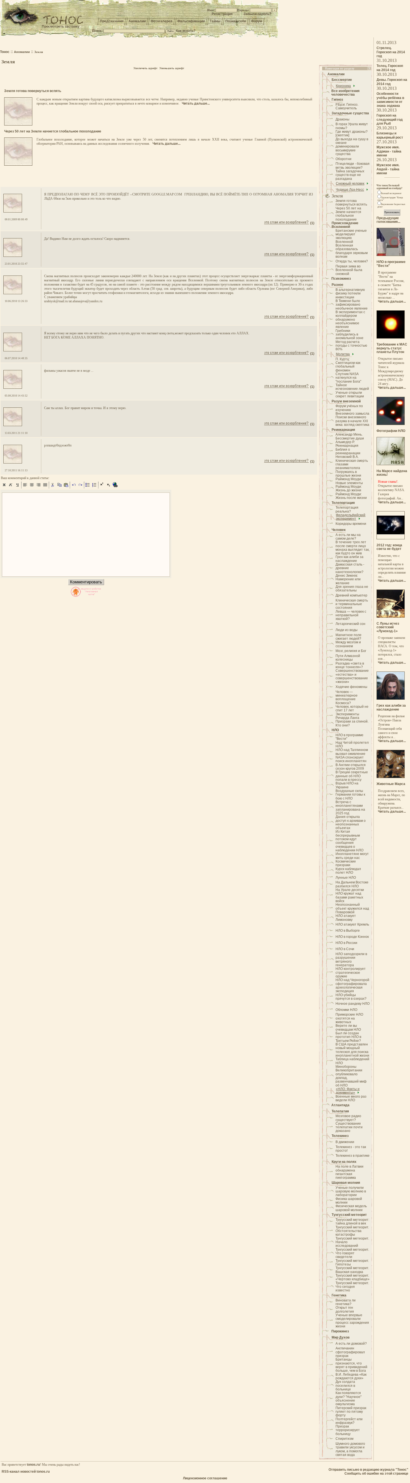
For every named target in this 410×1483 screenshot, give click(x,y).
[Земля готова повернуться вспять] (18, 124)
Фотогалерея (161, 21)
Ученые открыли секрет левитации (350, 394)
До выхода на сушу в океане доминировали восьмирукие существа (352, 146)
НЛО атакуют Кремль (352, 924)
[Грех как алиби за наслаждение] (391, 699)
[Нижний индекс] (109, 487)
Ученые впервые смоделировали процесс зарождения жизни (352, 1320)
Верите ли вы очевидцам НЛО (348, 1027)
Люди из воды (347, 630)
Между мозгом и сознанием (348, 644)
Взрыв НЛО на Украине (347, 785)
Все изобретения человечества (345, 92)
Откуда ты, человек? (352, 261)
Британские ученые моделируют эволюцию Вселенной (351, 236)
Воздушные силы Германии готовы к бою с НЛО (350, 794)
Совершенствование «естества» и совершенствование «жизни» (352, 676)
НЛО (335, 730)
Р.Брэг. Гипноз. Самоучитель (347, 106)
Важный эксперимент (391, 193)
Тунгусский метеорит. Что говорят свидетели (352, 1253)
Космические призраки (346, 863)
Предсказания (112, 21)
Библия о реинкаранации (348, 451)
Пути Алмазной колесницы (348, 657)
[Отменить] (74, 487)
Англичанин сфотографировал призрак (350, 1352)
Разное (337, 285)
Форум (256, 21)
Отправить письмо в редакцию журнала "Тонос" (368, 1470)
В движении (345, 1142)
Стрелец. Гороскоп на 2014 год (391, 52)
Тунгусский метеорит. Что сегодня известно (352, 1287)
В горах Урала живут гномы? (352, 126)
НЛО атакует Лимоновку (346, 917)
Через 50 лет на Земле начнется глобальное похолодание (348, 213)
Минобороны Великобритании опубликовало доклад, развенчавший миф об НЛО (351, 1076)
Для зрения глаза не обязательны (352, 588)
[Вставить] (66, 487)
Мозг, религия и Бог (351, 651)
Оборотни (343, 159)
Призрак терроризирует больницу (348, 1430)
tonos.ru (33, 1465)
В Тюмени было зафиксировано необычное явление (352, 304)
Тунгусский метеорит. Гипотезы (352, 1262)
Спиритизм (344, 1439)
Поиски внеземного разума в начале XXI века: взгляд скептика (352, 421)
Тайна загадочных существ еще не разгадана (350, 175)
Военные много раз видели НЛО (351, 1098)
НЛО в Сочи (345, 949)
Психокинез (341, 279)
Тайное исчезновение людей (352, 387)
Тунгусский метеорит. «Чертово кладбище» (353, 1277)
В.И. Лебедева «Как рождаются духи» (351, 1376)
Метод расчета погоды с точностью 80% (351, 345)
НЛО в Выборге (348, 931)
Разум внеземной (346, 401)
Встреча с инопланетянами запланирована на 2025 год (350, 807)
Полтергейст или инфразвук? (349, 1421)
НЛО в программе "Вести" (349, 737)
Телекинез (340, 1136)
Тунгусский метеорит (349, 1215)
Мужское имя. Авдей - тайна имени (388, 169)
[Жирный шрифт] (4, 487)
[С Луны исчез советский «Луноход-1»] (391, 617)
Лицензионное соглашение (205, 1478)
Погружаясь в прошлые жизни (348, 473)
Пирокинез (340, 1331)
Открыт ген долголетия (345, 1309)
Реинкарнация (343, 430)
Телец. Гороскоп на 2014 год (390, 68)
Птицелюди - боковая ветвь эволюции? (353, 165)
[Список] (88, 487)
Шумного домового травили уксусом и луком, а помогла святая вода (350, 1449)
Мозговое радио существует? (348, 1118)
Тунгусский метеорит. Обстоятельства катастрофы (352, 1231)
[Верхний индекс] (102, 487)
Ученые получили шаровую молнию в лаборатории (351, 1191)
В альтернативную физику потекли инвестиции (350, 293)
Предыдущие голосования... (388, 220)
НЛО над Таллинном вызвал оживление (352, 751)
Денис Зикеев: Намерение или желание (348, 579)
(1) (311, 223)
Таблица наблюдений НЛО (352, 1061)
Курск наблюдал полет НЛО (348, 871)
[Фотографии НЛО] (391, 424)
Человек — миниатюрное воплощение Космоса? (347, 697)
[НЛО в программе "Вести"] (391, 255)
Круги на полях (344, 1162)
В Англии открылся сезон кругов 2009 (351, 767)
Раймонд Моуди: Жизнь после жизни (351, 496)
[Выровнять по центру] (32, 487)
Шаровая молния (346, 1183)
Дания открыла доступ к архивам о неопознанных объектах (351, 822)
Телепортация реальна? (347, 509)
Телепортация (343, 503)
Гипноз (337, 100)
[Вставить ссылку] (115, 487)
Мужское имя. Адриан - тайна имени (389, 151)
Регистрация (222, 14)
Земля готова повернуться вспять (351, 202)
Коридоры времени (351, 524)
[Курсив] (11, 487)
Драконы (342, 119)
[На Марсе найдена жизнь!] (391, 464)
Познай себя (235, 21)
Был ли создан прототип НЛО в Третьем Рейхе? (348, 1037)
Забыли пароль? (257, 14)
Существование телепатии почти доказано (349, 1127)
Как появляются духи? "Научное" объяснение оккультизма (348, 1398)
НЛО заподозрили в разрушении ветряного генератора (351, 959)
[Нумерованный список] (94, 487)
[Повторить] (80, 487)
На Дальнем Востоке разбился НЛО (352, 884)
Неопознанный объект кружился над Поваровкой (352, 908)
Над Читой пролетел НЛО (352, 744)
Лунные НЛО (346, 878)
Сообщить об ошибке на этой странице (376, 1473)
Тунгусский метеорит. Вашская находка (352, 1270)
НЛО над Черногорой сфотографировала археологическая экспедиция (352, 985)
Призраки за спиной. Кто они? (352, 723)
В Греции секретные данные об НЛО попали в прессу (352, 776)
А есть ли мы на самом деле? (348, 536)
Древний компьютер (351, 595)
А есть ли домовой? (351, 1344)
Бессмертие (342, 80)
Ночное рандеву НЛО (353, 1004)
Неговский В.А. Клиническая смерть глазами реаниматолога (352, 462)
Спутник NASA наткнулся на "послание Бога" (348, 377)
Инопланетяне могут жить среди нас (352, 855)
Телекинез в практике (353, 1156)
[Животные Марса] (391, 777)
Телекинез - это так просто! (351, 1149)
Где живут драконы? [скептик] (352, 133)
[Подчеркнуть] (18, 487)
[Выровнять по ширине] (45, 487)
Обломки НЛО (346, 1010)
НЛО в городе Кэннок (352, 937)
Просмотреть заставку (60, 26)
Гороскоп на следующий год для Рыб (390, 119)
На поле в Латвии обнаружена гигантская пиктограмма (349, 1172)
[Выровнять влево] (25, 487)
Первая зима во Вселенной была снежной (349, 270)
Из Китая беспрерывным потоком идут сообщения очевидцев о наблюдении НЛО (349, 841)
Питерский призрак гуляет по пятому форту (351, 1411)
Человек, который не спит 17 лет (352, 708)
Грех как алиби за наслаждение (349, 558)
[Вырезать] (53, 487)
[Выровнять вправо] (38, 487)
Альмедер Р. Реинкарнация (347, 444)
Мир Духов (340, 1337)
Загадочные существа (350, 113)
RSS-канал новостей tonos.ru (26, 1472)
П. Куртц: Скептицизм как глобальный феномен (348, 364)
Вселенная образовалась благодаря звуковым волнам (352, 251)
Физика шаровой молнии (349, 1200)
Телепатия (340, 1111)
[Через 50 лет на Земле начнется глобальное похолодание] (18, 164)
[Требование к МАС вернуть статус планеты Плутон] (391, 337)
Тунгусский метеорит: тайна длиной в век (352, 1221)
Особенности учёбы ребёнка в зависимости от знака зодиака (390, 100)
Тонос (4, 52)
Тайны (215, 21)
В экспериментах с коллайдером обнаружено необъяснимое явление (350, 319)
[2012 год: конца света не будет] (391, 538)
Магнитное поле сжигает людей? (348, 637)
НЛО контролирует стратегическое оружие (351, 972)
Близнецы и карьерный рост (390, 135)
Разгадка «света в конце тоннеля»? (350, 665)
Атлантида (340, 1105)
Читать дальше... (196, 103)
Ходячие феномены (351, 687)
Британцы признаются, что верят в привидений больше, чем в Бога (351, 1365)
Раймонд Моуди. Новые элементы (349, 481)
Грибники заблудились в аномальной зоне (349, 334)
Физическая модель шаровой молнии (351, 1208)
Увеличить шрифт (145, 68)
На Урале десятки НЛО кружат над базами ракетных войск (350, 895)
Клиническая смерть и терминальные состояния (352, 604)
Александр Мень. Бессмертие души (350, 436)
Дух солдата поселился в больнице (345, 1385)
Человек (339, 530)
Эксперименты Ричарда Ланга (347, 716)
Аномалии (137, 21)
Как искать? (186, 31)
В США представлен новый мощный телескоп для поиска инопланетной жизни (352, 1049)
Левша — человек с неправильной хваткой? (351, 615)
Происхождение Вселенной (345, 225)
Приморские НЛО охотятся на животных (349, 1018)
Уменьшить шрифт (172, 68)
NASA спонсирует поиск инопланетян (351, 759)
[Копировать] (59, 487)
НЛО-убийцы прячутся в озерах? (351, 997)
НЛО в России (346, 943)
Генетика (339, 1295)
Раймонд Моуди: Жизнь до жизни (349, 488)
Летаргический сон (350, 624)
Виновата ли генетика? (346, 1302)
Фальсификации (191, 21)
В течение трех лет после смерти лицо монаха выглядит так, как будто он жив (353, 547)
